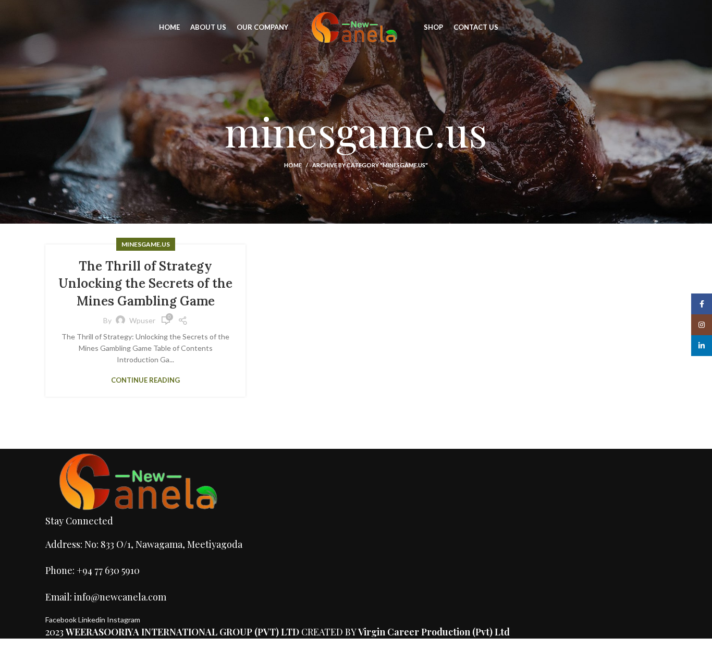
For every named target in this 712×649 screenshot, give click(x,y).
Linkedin (92, 619)
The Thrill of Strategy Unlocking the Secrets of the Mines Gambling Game (145, 283)
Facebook (61, 619)
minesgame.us (145, 244)
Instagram (123, 619)
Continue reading (145, 380)
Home (293, 165)
